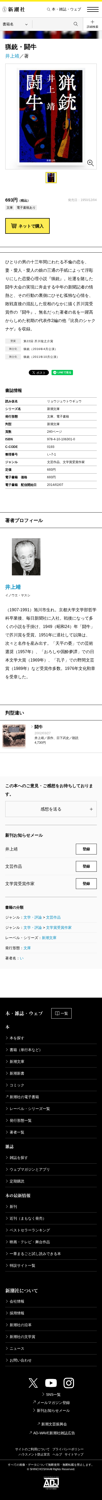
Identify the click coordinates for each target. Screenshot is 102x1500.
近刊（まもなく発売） (28, 1218)
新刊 (13, 1206)
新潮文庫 (49, 938)
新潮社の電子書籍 (24, 1097)
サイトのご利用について (32, 1449)
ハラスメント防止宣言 (34, 1454)
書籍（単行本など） (26, 1050)
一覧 (64, 1013)
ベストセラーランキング (30, 1230)
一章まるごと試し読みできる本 (35, 1254)
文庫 (27, 948)
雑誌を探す (19, 1157)
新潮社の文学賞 (22, 1337)
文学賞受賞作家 (59, 927)
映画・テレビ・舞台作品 (30, 1242)
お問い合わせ (21, 1360)
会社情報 (17, 1301)
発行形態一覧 (21, 1120)
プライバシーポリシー (68, 1449)
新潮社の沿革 (21, 1325)
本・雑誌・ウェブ (66, 9)
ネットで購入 (31, 226)
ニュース (17, 1348)
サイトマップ (74, 1454)
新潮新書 (17, 1073)
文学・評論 (33, 917)
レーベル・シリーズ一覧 (30, 1109)
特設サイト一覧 (22, 1265)
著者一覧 (17, 1132)
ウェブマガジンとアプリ (30, 1169)
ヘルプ (57, 1454)
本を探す (17, 1038)
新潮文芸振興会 (54, 1424)
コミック (17, 1085)
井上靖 (12, 56)
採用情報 (17, 1313)
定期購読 (17, 1181)
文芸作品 (53, 917)
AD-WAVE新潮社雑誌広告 (54, 1433)
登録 (86, 849)
